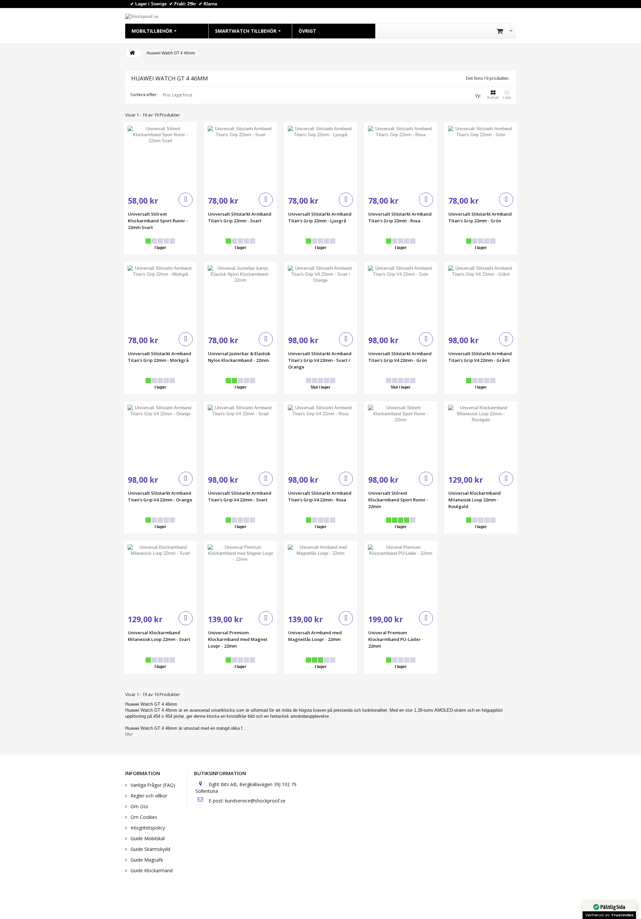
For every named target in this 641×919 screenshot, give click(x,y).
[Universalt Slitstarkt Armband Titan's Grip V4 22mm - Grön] (400, 298)
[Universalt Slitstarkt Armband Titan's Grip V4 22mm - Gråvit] (480, 298)
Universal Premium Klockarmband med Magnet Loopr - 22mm (237, 639)
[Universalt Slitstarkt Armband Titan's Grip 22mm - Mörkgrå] (160, 298)
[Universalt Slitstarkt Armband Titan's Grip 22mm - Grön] (480, 158)
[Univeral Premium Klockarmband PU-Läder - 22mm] (400, 577)
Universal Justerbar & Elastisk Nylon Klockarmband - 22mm (239, 357)
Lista (507, 97)
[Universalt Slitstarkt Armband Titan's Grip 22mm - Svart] (240, 158)
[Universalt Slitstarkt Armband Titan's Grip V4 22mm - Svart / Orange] (320, 298)
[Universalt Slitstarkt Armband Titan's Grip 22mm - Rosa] (400, 158)
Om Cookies (143, 817)
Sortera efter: (144, 94)
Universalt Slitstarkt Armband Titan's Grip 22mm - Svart (239, 217)
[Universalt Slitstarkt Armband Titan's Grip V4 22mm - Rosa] (320, 437)
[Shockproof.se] (142, 16)
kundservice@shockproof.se (255, 800)
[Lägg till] (186, 200)
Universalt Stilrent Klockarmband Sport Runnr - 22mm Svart (158, 220)
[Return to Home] (132, 53)
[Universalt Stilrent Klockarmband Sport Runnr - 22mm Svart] (160, 158)
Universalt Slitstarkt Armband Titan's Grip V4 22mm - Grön (400, 357)
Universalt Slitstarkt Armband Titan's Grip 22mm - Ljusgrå (320, 217)
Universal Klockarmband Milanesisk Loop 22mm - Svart (159, 636)
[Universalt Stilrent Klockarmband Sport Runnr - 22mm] (400, 437)
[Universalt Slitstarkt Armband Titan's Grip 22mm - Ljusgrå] (320, 158)
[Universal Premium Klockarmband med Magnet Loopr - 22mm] (240, 577)
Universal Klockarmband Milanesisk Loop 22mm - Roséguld (474, 499)
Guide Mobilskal (147, 838)
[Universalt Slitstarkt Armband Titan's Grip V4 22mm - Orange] (160, 437)
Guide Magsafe (146, 860)
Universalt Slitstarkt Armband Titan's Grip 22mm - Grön (480, 217)
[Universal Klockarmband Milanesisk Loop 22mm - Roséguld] (480, 437)
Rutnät (493, 97)
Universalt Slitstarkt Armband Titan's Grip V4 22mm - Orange (160, 496)
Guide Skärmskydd (149, 849)
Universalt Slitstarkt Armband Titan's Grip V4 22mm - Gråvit (480, 357)
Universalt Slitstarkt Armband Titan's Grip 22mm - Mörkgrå (159, 357)
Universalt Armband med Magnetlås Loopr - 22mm (315, 636)
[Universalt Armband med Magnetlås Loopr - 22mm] (320, 577)
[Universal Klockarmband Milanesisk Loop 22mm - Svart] (160, 577)
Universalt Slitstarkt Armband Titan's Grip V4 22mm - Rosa (320, 496)
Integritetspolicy (147, 828)
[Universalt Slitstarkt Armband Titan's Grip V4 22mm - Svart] (240, 437)
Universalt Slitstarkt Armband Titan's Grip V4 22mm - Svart (239, 496)
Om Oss (138, 806)
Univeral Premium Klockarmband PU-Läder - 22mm (395, 639)
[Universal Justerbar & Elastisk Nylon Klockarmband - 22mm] (240, 298)
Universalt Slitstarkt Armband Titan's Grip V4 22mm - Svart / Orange (320, 360)
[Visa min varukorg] (504, 31)
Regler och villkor (148, 795)
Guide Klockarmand (151, 870)
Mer (129, 734)
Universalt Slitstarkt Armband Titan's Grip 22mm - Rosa (400, 217)
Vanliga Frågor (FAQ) (152, 785)
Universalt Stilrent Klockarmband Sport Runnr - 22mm (398, 499)
